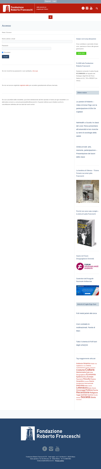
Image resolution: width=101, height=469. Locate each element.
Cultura (89, 369)
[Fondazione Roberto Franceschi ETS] (50, 433)
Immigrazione (80, 383)
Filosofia (86, 379)
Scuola (96, 395)
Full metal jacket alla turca (86, 313)
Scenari (84, 395)
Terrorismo (78, 399)
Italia (86, 385)
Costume (80, 370)
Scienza (90, 395)
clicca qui (35, 71)
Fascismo (79, 379)
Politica (89, 390)
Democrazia (81, 372)
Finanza (93, 379)
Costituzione (92, 367)
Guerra (91, 381)
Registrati (48, 1)
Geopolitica (80, 381)
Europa (90, 377)
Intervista (80, 385)
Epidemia (79, 377)
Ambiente (79, 363)
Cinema (88, 365)
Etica (85, 377)
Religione (94, 393)
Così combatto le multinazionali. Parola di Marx (85, 327)
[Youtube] (91, 8)
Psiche (95, 390)
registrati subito (24, 85)
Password (5, 45)
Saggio (78, 395)
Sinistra (78, 397)
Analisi (93, 363)
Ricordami (7, 52)
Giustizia (87, 381)
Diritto (91, 372)
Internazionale (88, 383)
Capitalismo (79, 365)
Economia (91, 374)
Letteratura (82, 387)
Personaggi (80, 390)
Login (54, 1)
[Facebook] (83, 8)
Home (3, 32)
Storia (93, 397)
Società (85, 397)
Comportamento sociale (82, 367)
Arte (96, 363)
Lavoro (90, 385)
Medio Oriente (92, 388)
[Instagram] (87, 8)
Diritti (87, 372)
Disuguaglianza (81, 374)
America (86, 363)
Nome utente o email (8, 39)
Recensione (82, 392)
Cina (84, 365)
